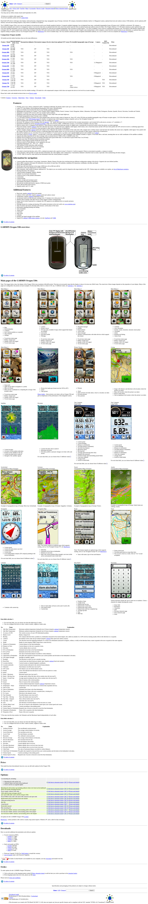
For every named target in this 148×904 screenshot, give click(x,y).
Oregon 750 (5, 83)
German (10, 839)
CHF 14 (66, 791)
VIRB (54, 218)
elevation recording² (40, 123)
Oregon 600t (5, 69)
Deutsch (19, 3)
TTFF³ (30, 134)
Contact (11, 897)
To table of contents (9, 222)
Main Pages (21, 98)
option (56, 120)
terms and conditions (14, 878)
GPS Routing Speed (34, 119)
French (9, 838)
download (48, 858)
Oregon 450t (5, 59)
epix (10, 8)
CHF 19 (66, 813)
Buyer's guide (33, 93)
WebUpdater (24, 853)
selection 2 (79, 285)
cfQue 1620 (16, 8)
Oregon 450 (5, 55)
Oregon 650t (5, 76)
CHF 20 (66, 800)
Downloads (38, 98)
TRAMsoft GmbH (14, 894)
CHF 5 (66, 804)
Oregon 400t (5, 52)
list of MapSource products (121, 169)
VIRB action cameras (34, 218)
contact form (24, 17)
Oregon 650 (5, 73)
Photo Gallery (41, 394)
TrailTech (47, 218)
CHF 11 (66, 802)
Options (32, 98)
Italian (9, 841)
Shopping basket (49, 8)
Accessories (32, 8)
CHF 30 (66, 806)
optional (34, 126)
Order (44, 98)
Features (8, 98)
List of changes (8, 855)
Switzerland (34, 896)
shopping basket (72, 873)
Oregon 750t (5, 86)
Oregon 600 (5, 66)
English (10, 836)
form (34, 875)
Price (27, 98)
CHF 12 (66, 794)
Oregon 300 (5, 49)
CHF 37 (66, 796)
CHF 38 (66, 798)
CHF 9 (66, 810)
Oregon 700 (5, 79)
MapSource (41, 31)
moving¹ (46, 122)
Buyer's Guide (40, 8)
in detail (26, 816)
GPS (15, 3)
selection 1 (71, 285)
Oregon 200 (5, 45)
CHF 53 (66, 782)
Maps (26, 8)
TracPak (22, 8)
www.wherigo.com (69, 204)
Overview (14, 98)
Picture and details (74, 782)
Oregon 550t (5, 62)
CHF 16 (66, 788)
